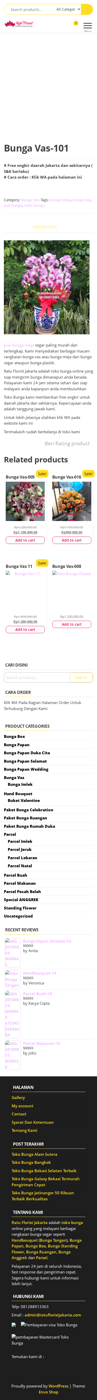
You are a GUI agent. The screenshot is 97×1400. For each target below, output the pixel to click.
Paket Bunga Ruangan (25, 817)
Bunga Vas (30, 199)
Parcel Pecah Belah (22, 891)
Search (81, 677)
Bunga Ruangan (41, 1251)
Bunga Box (14, 736)
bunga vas (82, 199)
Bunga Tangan (53, 1240)
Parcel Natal (20, 865)
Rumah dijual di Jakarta (56, 1283)
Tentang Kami (24, 1130)
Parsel (41, 1257)
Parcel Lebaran (22, 857)
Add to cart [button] (25, 540)
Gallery (18, 1097)
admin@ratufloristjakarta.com (53, 1314)
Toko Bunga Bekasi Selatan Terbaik (44, 1170)
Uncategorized (18, 916)
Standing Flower (20, 908)
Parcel (10, 834)
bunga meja (60, 199)
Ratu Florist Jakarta (30, 1222)
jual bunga (13, 205)
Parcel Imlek (20, 841)
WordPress (58, 1386)
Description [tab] (45, 226)
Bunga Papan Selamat (25, 761)
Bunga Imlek (20, 784)
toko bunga (34, 205)
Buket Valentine (24, 800)
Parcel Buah (15, 875)
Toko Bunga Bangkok (31, 1162)
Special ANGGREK (21, 899)
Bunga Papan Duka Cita (27, 752)
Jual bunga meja (19, 345)
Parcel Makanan (20, 883)
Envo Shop (48, 1392)
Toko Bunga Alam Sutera (34, 1154)
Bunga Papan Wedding (26, 769)
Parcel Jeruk (20, 849)
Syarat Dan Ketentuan (33, 1122)
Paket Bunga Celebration (28, 809)
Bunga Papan (16, 744)
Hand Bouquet (18, 793)
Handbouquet (25, 1240)
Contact (19, 1113)
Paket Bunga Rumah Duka (29, 826)
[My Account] (66, 26)
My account (22, 1105)
